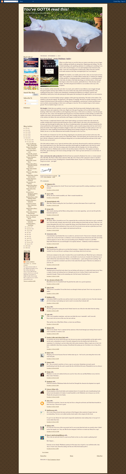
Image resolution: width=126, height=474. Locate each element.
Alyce (48, 307)
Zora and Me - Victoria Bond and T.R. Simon (32, 154)
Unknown (49, 184)
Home (71, 456)
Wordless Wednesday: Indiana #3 (31, 200)
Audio (53, 177)
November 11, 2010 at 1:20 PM (53, 293)
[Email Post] (59, 175)
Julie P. (49, 287)
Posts (27, 101)
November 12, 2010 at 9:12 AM (53, 377)
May (28, 236)
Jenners (49, 362)
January (28, 244)
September (29, 228)
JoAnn (48, 209)
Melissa (49, 425)
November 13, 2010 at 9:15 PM (53, 385)
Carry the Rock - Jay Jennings (31, 182)
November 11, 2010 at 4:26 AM (53, 190)
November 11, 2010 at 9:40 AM (53, 230)
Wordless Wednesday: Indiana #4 (31, 179)
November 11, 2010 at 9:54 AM (53, 243)
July (28, 232)
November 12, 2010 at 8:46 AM (53, 368)
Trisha (48, 372)
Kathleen (49, 297)
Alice (48, 400)
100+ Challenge (47, 177)
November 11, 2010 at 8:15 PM (53, 324)
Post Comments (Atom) (54, 459)
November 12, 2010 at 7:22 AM (53, 358)
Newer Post (43, 456)
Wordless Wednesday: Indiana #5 (31, 157)
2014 (26, 130)
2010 (26, 138)
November (29, 141)
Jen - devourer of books (53, 280)
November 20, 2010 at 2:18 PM (53, 448)
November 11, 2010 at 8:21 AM (53, 205)
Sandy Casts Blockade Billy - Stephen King (31, 144)
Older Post (99, 456)
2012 (26, 134)
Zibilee (49, 218)
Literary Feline (51, 389)
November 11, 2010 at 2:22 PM (53, 303)
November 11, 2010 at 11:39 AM (53, 276)
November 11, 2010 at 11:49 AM (53, 284)
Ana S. (48, 194)
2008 (26, 247)
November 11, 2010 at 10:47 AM (53, 264)
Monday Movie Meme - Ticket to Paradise (31, 147)
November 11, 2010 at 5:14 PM (53, 310)
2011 (26, 136)
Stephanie (49, 381)
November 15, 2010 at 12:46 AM (53, 397)
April (28, 238)
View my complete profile (29, 281)
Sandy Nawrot (30, 261)
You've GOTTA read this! (46, 9)
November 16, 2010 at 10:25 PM (53, 431)
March (28, 240)
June (28, 234)
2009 (26, 246)
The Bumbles (50, 247)
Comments (28, 103)
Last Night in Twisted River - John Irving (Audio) (31, 205)
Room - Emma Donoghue (32, 215)
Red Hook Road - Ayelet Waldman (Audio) (32, 197)
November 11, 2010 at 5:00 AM (53, 197)
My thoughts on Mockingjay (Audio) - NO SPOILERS (32, 193)
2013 (26, 132)
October (29, 227)
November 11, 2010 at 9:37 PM (53, 333)
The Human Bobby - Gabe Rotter (31, 224)
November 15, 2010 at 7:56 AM (53, 406)
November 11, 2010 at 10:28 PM (53, 349)
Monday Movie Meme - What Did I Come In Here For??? (31, 165)
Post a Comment (45, 452)
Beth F (48, 353)
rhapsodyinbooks (51, 201)
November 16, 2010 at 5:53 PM (53, 422)
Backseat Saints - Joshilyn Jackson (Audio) (32, 175)
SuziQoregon (50, 410)
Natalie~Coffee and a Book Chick (56, 337)
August (28, 230)
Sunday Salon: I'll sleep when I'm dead (31, 212)
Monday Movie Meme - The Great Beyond (31, 186)
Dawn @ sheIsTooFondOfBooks (55, 435)
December (29, 139)
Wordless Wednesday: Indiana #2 (31, 220)
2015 (26, 128)
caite (48, 314)
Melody (49, 328)
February (29, 242)
